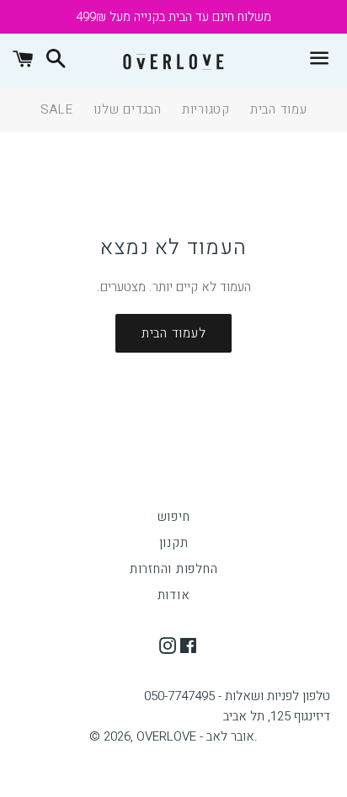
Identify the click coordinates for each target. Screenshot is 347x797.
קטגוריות (206, 109)
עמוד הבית (278, 109)
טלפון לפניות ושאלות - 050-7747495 (237, 696)
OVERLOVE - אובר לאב (195, 736)
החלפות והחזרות (174, 569)
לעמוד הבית (173, 333)
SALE (56, 109)
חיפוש (173, 516)
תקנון (174, 543)
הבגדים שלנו (127, 109)
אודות (173, 595)
